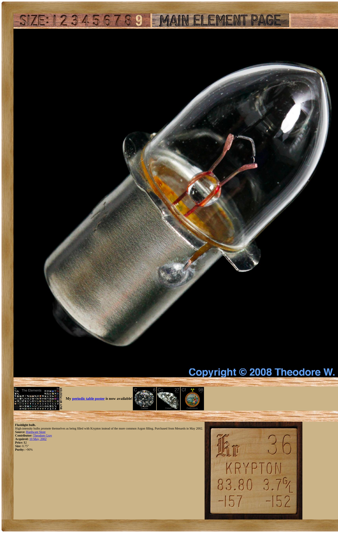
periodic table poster (88, 398)
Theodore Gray (42, 435)
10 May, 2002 (38, 439)
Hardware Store (36, 432)
